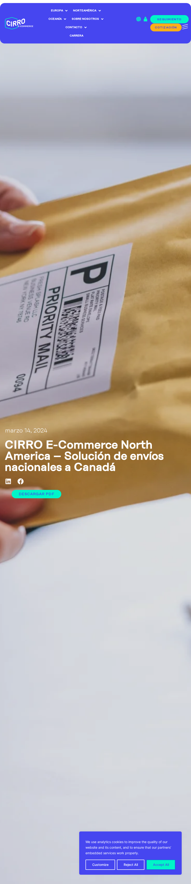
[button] (8, 481)
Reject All (131, 865)
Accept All (161, 865)
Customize (100, 865)
